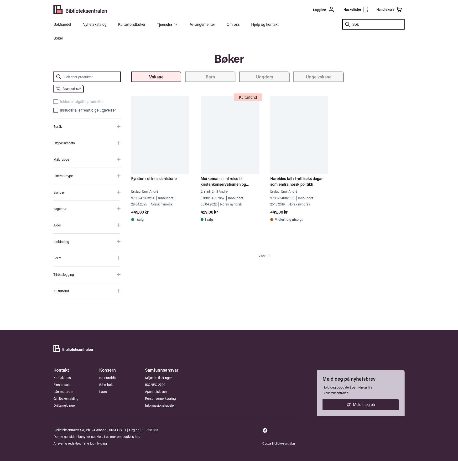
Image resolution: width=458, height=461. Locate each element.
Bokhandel (62, 24)
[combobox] (373, 24)
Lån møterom (63, 391)
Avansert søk (71, 88)
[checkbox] (55, 101)
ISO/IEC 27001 (156, 384)
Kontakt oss (62, 377)
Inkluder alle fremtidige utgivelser (88, 110)
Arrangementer (202, 24)
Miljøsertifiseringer (158, 377)
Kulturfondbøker (132, 24)
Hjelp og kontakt (265, 24)
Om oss (233, 24)
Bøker (58, 38)
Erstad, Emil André (144, 191)
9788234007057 (212, 198)
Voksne (156, 77)
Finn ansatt (61, 384)
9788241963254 (143, 198)
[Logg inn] (296, 9)
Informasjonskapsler (160, 405)
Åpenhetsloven (156, 391)
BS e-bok (106, 384)
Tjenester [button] (164, 24)
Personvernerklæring (160, 398)
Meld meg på (364, 404)
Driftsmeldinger (64, 405)
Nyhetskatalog (95, 24)
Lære (103, 391)
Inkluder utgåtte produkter (82, 101)
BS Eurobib (107, 377)
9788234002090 (282, 198)
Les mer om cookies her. (122, 436)
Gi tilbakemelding (65, 398)
